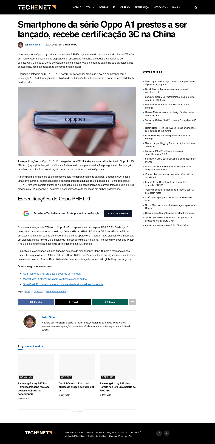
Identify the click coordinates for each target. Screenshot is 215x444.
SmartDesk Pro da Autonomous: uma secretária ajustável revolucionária (63, 284)
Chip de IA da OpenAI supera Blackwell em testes (170, 212)
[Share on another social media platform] (132, 302)
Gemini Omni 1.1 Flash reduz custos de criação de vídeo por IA (76, 387)
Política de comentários (128, 432)
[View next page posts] (79, 409)
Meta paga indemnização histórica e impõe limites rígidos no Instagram (170, 83)
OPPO (74, 44)
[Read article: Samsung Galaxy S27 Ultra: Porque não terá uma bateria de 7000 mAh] (118, 367)
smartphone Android (56, 291)
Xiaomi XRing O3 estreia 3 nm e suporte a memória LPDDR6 (166, 183)
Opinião (125, 7)
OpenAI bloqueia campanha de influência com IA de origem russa (169, 191)
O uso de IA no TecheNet (120, 435)
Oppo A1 (38, 291)
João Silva (34, 44)
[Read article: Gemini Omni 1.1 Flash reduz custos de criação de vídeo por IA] (77, 367)
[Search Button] (196, 7)
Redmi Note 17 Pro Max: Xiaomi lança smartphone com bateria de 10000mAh (170, 129)
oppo (27, 291)
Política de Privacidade (74, 435)
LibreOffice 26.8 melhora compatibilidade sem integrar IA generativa (168, 168)
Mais (175, 7)
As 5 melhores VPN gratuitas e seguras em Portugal (52, 273)
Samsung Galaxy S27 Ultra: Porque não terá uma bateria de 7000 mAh (118, 387)
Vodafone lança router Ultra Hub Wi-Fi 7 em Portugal (167, 106)
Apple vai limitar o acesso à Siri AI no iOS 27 (167, 225)
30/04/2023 (51, 44)
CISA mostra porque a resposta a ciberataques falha (168, 199)
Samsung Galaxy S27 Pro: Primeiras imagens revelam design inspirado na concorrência (33, 389)
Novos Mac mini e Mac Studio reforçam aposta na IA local (170, 207)
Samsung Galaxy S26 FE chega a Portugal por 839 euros (170, 121)
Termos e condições (105, 432)
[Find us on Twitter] (167, 433)
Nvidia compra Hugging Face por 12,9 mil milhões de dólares (170, 145)
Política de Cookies (97, 435)
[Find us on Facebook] (159, 433)
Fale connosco (86, 432)
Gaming (103, 7)
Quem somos (70, 432)
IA (114, 7)
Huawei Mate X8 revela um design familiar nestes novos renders (169, 114)
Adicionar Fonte (118, 213)
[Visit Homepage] (37, 7)
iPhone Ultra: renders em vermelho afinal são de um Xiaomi (169, 176)
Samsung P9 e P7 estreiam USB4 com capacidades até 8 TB (164, 152)
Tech (89, 7)
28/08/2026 (24, 398)
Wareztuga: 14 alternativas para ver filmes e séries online (55, 279)
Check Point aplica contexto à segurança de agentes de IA (167, 90)
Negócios (160, 7)
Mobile (77, 7)
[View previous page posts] (74, 409)
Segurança (142, 7)
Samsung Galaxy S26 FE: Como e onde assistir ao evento (170, 160)
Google (66, 377)
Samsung (26, 377)
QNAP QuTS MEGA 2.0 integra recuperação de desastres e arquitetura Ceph (168, 219)
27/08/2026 (106, 394)
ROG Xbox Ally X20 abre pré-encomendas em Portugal (168, 137)
